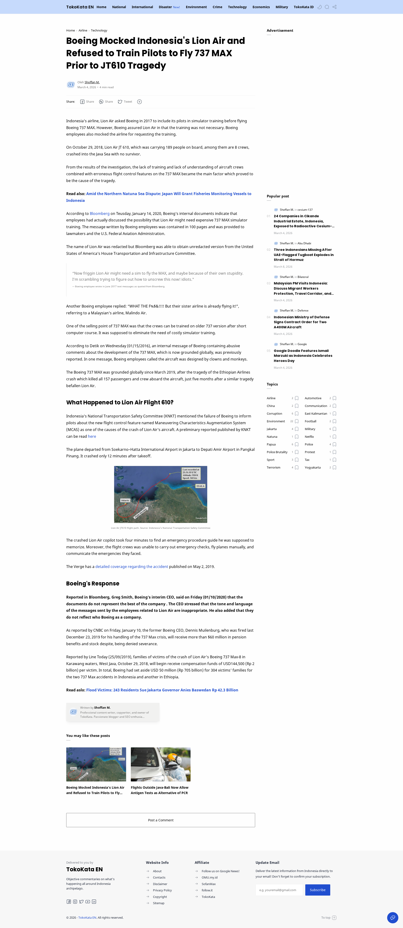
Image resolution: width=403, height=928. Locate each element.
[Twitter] (81, 901)
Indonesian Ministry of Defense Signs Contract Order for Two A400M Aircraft (302, 322)
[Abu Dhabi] (304, 243)
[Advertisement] (302, 112)
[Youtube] (87, 901)
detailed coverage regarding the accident (131, 566)
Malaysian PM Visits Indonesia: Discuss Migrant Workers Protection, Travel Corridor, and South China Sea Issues (302, 288)
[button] (319, 7)
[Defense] (303, 310)
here (92, 436)
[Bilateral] (303, 277)
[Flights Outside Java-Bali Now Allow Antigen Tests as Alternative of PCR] (161, 764)
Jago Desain (154, 917)
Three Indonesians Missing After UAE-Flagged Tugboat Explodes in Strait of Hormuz (304, 254)
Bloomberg (100, 213)
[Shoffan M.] (92, 82)
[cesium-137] (305, 210)
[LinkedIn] (94, 901)
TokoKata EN (80, 7)
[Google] (302, 344)
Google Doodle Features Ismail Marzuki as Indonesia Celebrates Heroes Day (303, 355)
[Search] (327, 7)
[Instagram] (75, 901)
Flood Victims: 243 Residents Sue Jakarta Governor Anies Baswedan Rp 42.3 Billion (162, 690)
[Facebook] (68, 901)
